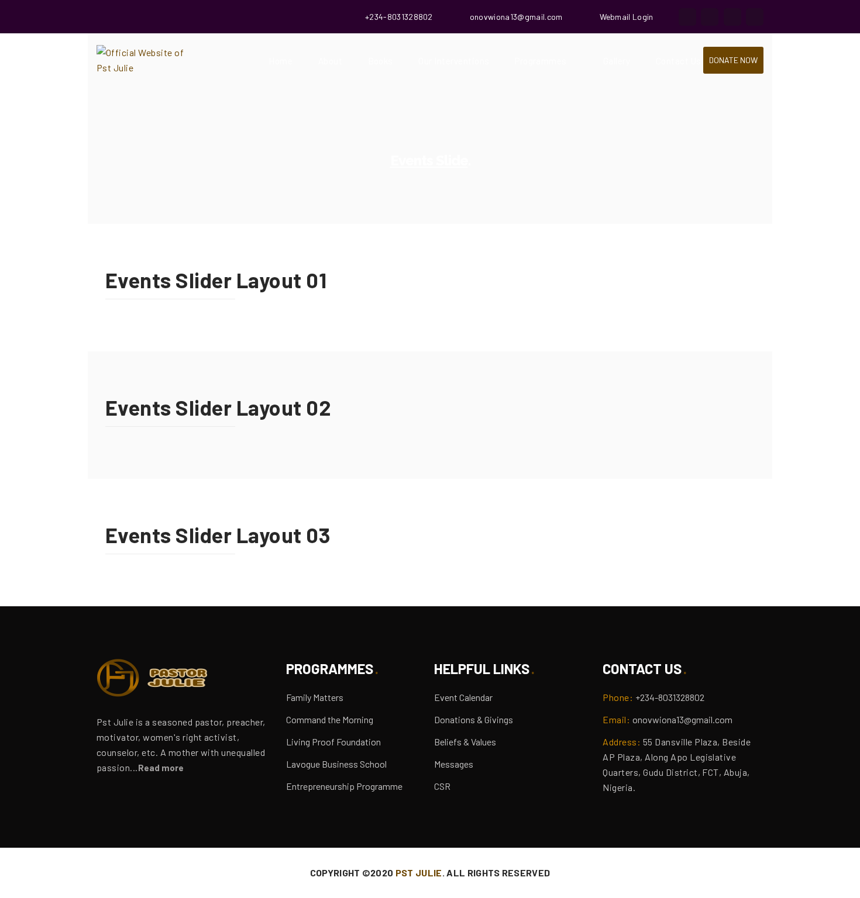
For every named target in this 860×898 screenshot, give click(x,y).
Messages (453, 763)
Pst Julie (418, 872)
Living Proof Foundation (333, 741)
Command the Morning (329, 719)
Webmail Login (626, 17)
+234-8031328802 (399, 17)
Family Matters (314, 697)
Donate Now (733, 60)
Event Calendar (463, 697)
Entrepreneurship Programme (344, 786)
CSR (442, 786)
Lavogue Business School (336, 763)
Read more (161, 767)
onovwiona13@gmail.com (516, 17)
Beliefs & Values (465, 741)
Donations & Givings (473, 719)
